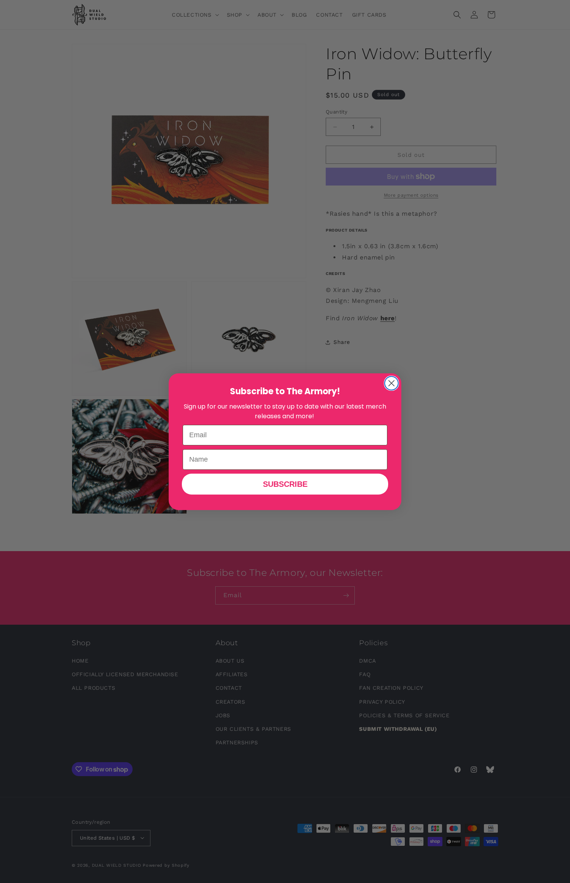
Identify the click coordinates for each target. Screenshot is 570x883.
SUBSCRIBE (285, 484)
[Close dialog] (391, 383)
